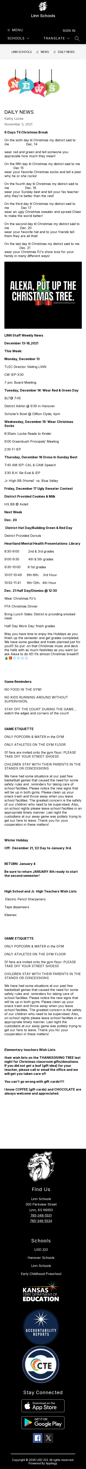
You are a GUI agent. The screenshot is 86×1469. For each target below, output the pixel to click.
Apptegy (51, 1463)
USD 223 (41, 1250)
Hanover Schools (41, 1258)
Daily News (66, 52)
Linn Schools (22, 52)
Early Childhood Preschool (41, 1274)
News (45, 52)
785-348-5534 (41, 1221)
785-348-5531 (41, 1215)
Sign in (69, 31)
